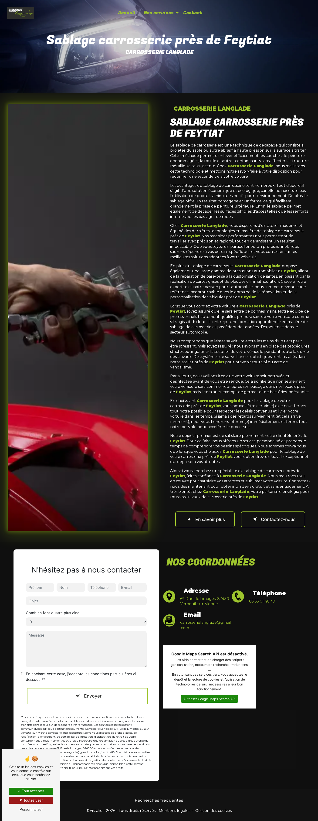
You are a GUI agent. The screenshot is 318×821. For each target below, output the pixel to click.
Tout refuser (32, 800)
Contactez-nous (278, 519)
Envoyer (92, 696)
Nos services (159, 13)
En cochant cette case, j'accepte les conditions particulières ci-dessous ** (82, 676)
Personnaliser (31, 809)
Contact (192, 13)
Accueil (126, 13)
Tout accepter (32, 791)
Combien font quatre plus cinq (53, 612)
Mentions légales (174, 810)
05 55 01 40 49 (262, 601)
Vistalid (96, 810)
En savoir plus (210, 519)
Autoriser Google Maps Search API (209, 699)
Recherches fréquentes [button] (159, 800)
